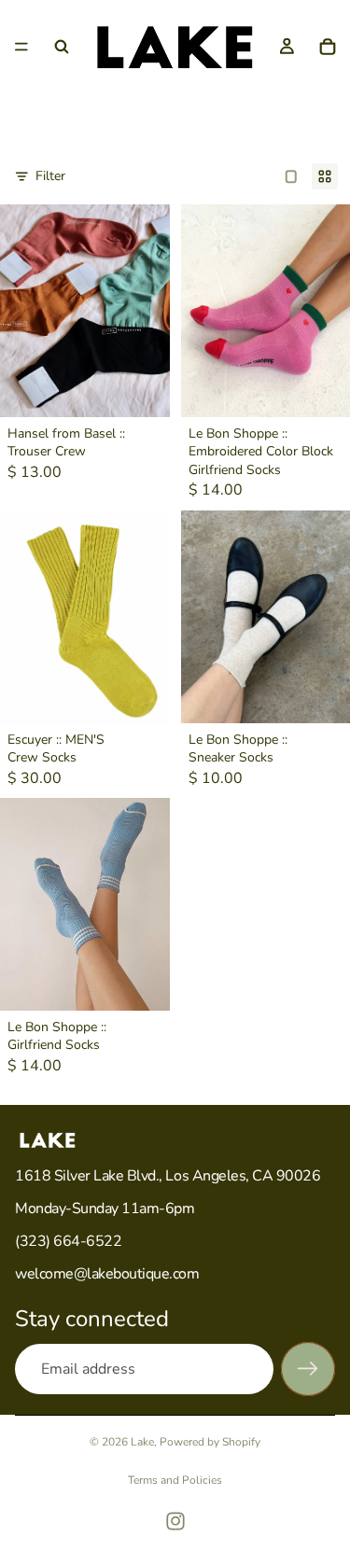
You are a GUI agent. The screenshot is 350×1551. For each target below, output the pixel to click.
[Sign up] (308, 1369)
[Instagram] (175, 1521)
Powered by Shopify (210, 1441)
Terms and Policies (175, 1480)
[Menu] (21, 46)
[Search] (61, 46)
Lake (142, 1441)
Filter (50, 176)
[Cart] (327, 46)
